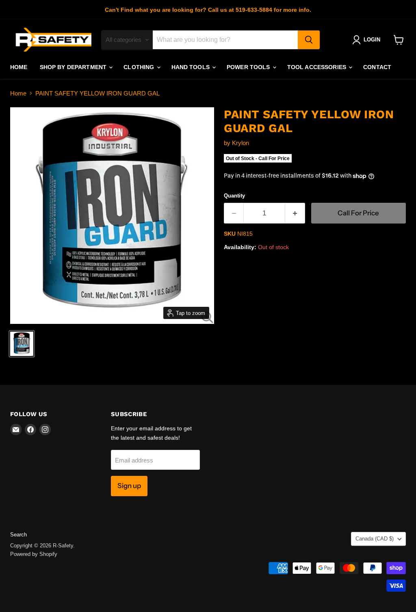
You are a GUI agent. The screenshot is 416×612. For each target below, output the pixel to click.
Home (19, 67)
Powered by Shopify (33, 554)
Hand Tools (191, 67)
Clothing (140, 67)
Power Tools (249, 67)
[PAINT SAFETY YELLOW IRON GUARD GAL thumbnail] (21, 344)
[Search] (309, 39)
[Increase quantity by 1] (295, 213)
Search (18, 535)
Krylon (240, 142)
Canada (374, 539)
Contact (377, 67)
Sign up (129, 486)
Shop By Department (74, 67)
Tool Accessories (317, 67)
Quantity (234, 196)
